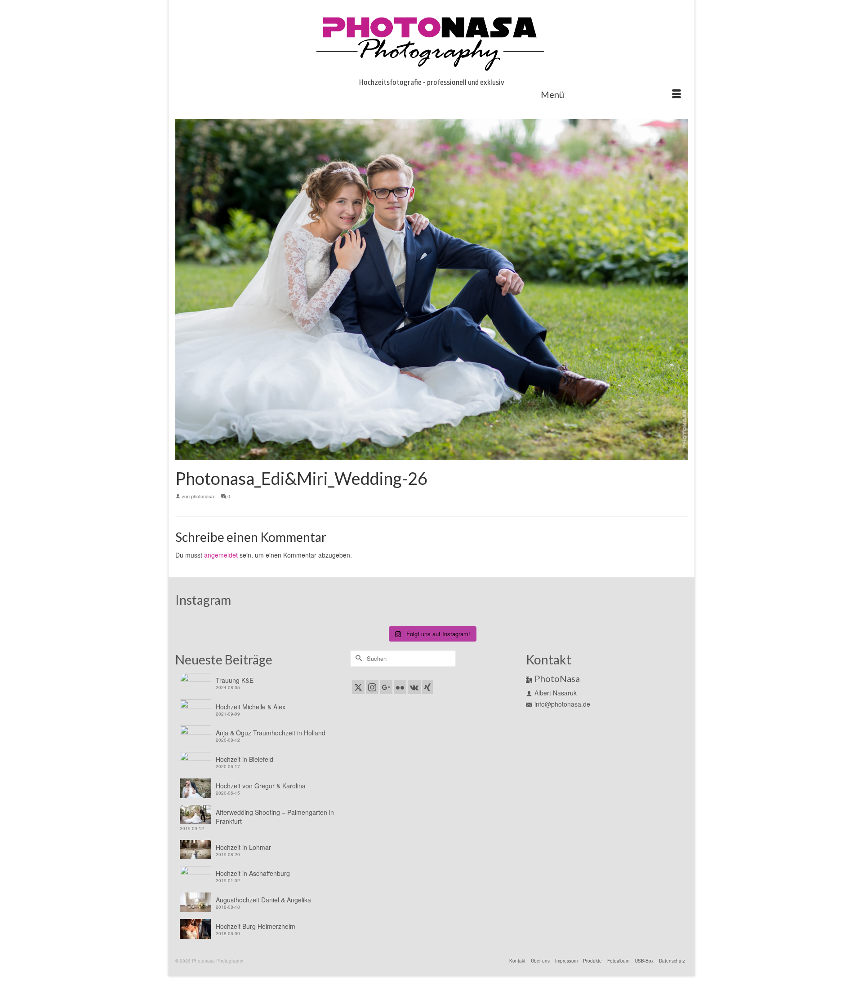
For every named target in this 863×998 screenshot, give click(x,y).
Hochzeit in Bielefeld (244, 759)
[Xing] (427, 687)
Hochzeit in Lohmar (243, 847)
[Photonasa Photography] (431, 41)
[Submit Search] (357, 658)
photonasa (202, 496)
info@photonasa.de (562, 703)
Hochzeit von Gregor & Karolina (261, 785)
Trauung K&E (235, 680)
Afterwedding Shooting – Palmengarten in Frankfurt (275, 817)
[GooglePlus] (386, 687)
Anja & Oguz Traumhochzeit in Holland (270, 732)
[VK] (414, 687)
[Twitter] (358, 687)
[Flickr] (400, 687)
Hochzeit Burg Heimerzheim (255, 926)
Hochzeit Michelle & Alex (250, 706)
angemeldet (221, 554)
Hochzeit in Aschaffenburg (253, 873)
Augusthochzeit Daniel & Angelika (263, 899)
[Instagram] (372, 687)
